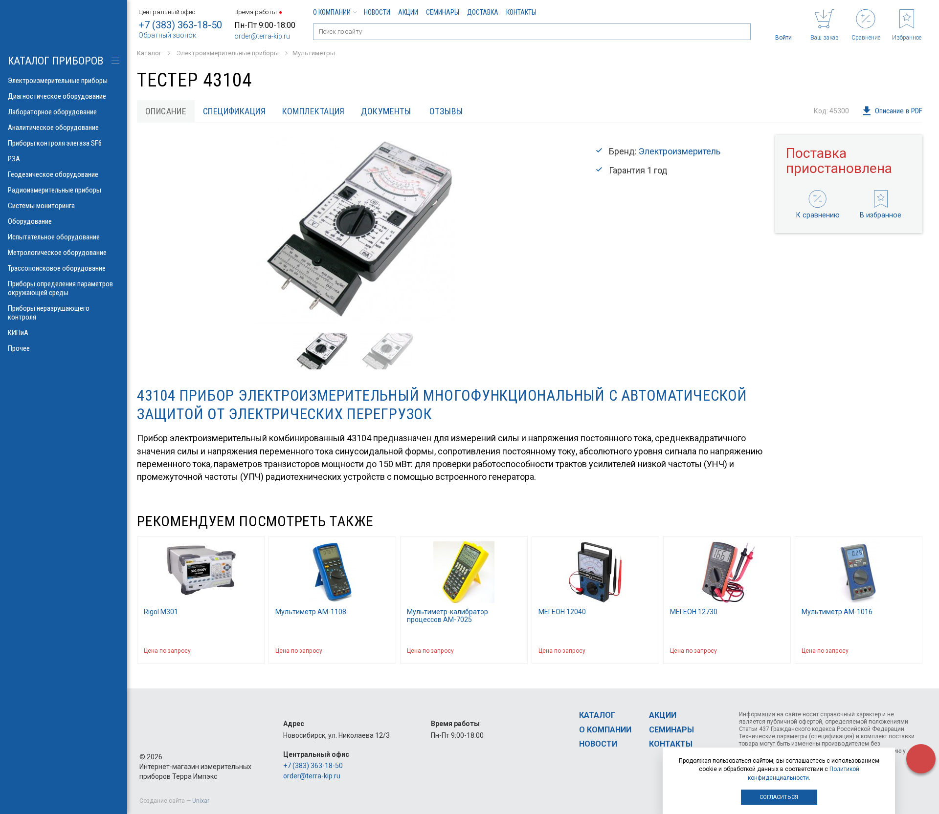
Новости (377, 12)
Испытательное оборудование (54, 237)
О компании (332, 12)
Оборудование (30, 221)
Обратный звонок (167, 35)
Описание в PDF (898, 111)
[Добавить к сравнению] (233, 651)
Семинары (442, 12)
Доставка (482, 12)
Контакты (521, 12)
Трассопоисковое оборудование (57, 268)
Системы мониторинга (41, 205)
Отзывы (446, 111)
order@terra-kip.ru (262, 36)
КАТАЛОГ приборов (55, 61)
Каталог (597, 715)
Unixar (200, 800)
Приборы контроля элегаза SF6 (55, 143)
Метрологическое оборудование (57, 252)
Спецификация (234, 111)
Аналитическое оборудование (53, 127)
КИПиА (18, 332)
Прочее (19, 348)
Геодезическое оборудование (53, 174)
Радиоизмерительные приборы (54, 190)
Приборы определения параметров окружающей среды (60, 288)
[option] (355, 230)
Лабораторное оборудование (52, 111)
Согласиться (779, 797)
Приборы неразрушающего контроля (48, 312)
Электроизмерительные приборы (58, 80)
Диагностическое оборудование (57, 96)
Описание (166, 111)
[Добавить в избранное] (252, 651)
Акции (408, 12)
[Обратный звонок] (921, 758)
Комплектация (313, 111)
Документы (386, 111)
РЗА (14, 158)
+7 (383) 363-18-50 (180, 25)
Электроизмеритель (679, 151)
